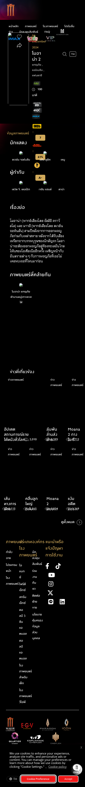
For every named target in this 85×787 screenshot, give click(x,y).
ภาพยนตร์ (31, 26)
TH (15, 779)
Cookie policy (57, 767)
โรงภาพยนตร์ (50, 26)
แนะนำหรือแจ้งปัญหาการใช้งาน (54, 548)
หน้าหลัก (14, 26)
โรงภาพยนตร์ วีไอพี (25, 696)
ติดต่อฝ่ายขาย (36, 601)
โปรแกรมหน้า (11, 568)
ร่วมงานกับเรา (34, 580)
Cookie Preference (38, 779)
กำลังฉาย (9, 555)
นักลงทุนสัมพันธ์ (28, 32)
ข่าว (11, 32)
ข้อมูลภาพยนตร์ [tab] (18, 133)
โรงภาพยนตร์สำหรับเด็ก (25, 674)
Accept (68, 779)
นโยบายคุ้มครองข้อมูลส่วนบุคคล (37, 626)
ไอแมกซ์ (22, 571)
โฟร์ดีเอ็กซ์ (22, 587)
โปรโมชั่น (69, 26)
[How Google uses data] (68, 767)
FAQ (47, 32)
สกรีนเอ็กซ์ (22, 600)
